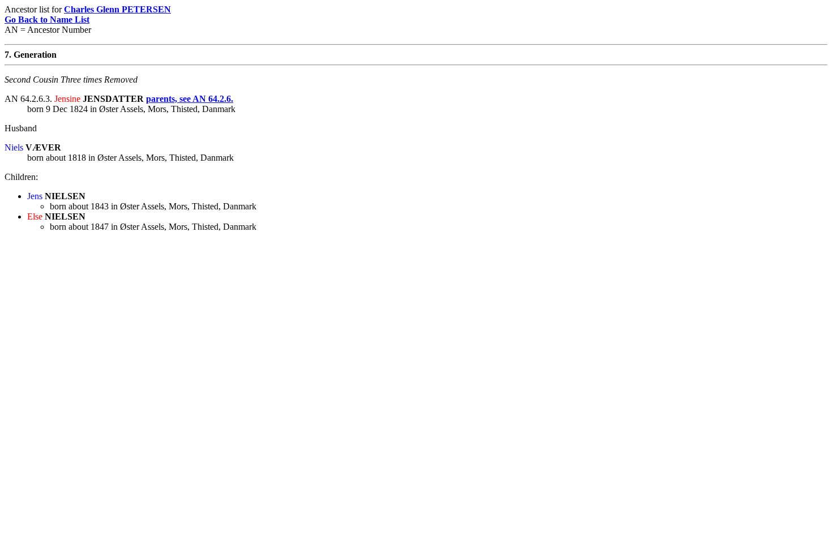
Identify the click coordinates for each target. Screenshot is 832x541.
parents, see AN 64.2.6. (189, 99)
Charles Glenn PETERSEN (117, 9)
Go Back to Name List (47, 19)
